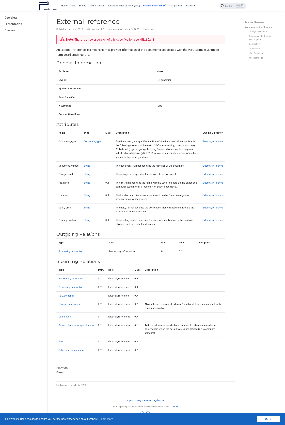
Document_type (92, 141)
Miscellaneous (256, 58)
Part (61, 341)
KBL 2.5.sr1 (147, 39)
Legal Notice (158, 400)
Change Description (258, 31)
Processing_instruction (71, 251)
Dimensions (254, 48)
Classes (9, 30)
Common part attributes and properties (260, 38)
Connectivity (255, 44)
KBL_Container (256, 53)
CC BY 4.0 (174, 407)
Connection (65, 316)
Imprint (130, 400)
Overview (10, 17)
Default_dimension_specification (76, 325)
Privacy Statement (143, 400)
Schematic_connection (71, 350)
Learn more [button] (106, 419)
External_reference (213, 141)
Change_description (69, 304)
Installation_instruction (71, 278)
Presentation (13, 24)
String (87, 165)
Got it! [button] (268, 419)
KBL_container (66, 295)
